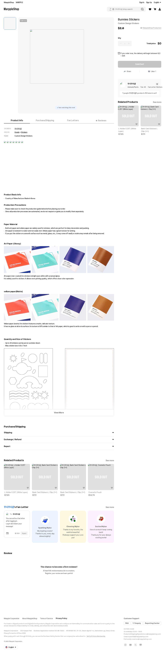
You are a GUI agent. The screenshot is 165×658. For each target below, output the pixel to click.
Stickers (24, 132)
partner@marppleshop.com (138, 636)
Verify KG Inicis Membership (96, 636)
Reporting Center (152, 623)
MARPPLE (19, 2)
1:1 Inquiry (137, 623)
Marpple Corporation (11, 618)
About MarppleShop (29, 618)
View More (59, 412)
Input (24, 533)
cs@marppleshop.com (153, 634)
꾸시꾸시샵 (18, 129)
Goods (16, 132)
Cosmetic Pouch (95, 492)
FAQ (127, 623)
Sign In (141, 2)
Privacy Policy (61, 618)
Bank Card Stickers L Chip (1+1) (44, 492)
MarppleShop (9, 2)
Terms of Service (46, 618)
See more (110, 460)
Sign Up (149, 2)
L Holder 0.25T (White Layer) (16, 492)
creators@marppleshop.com (142, 639)
